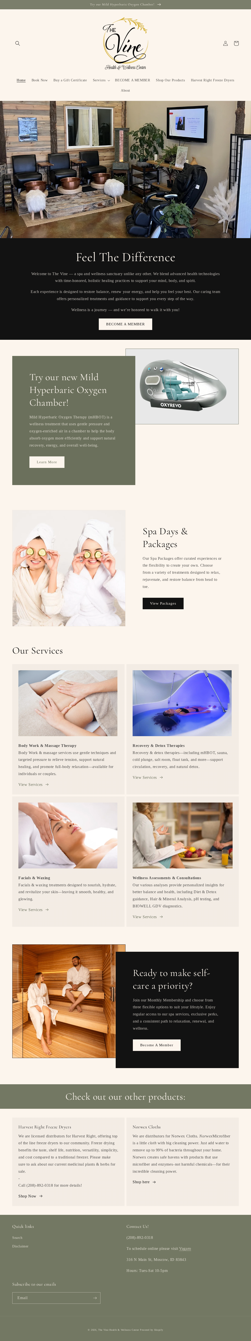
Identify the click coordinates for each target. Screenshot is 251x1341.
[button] (17, 43)
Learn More (47, 462)
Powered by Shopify (151, 1330)
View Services (30, 784)
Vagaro (185, 1248)
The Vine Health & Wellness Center (118, 1330)
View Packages (163, 603)
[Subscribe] (94, 1298)
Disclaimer (20, 1246)
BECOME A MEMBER (125, 324)
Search (17, 1238)
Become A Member (156, 1045)
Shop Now (27, 1196)
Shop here (141, 1182)
